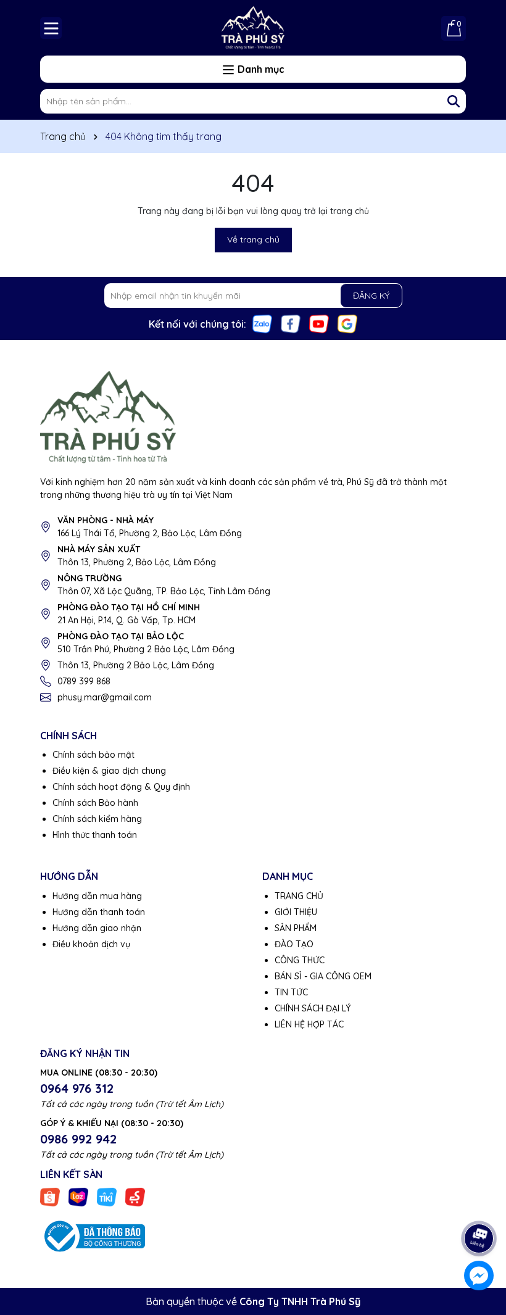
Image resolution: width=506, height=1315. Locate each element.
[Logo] (253, 27)
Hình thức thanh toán (94, 834)
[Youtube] (319, 323)
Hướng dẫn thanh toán (98, 912)
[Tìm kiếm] (453, 101)
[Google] (347, 323)
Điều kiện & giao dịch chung (109, 770)
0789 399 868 (83, 681)
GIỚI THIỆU (296, 912)
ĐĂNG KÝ (371, 295)
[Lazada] (78, 1196)
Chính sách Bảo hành (95, 802)
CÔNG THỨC (300, 960)
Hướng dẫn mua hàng (97, 896)
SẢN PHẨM (296, 928)
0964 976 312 (77, 1088)
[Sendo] (135, 1196)
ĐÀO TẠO (294, 944)
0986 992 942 (78, 1139)
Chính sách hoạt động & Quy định (121, 786)
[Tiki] (107, 1196)
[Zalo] (262, 323)
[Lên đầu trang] (479, 1204)
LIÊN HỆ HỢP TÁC (309, 1024)
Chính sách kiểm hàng (97, 818)
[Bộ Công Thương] (92, 1235)
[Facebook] (291, 323)
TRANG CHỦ (299, 896)
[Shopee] (50, 1196)
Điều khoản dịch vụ (91, 944)
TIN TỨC (291, 992)
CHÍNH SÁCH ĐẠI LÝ (312, 1008)
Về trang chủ (253, 239)
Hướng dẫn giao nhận (96, 928)
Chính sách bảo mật (93, 754)
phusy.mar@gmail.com (104, 697)
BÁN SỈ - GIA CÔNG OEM (323, 976)
